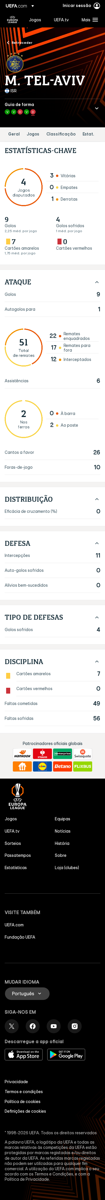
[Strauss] (42, 754)
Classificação (61, 134)
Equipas (62, 819)
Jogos (33, 134)
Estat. (88, 134)
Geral (14, 134)
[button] (88, 19)
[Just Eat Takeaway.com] (22, 766)
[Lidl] (42, 766)
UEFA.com (14, 925)
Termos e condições (24, 1091)
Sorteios (13, 843)
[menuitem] (36, 19)
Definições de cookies (25, 1111)
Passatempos (18, 855)
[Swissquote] (82, 754)
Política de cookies (23, 1101)
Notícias (63, 831)
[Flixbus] (82, 766)
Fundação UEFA (20, 937)
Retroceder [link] (22, 42)
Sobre (60, 855)
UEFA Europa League (12, 19)
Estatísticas (16, 867)
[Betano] (62, 766)
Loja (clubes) (67, 867)
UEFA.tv (12, 831)
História (62, 843)
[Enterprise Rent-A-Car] (62, 754)
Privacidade (16, 1081)
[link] (35, 19)
